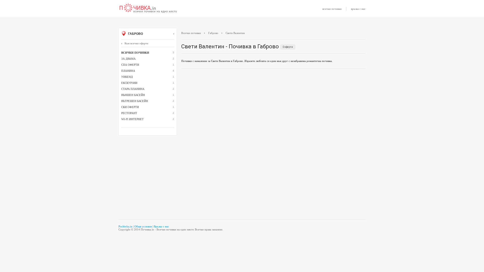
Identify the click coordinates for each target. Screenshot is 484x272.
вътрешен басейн (134, 101)
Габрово (135, 34)
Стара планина (132, 88)
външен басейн (133, 94)
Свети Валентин (235, 33)
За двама (128, 58)
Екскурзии (129, 82)
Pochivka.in (125, 226)
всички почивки (332, 8)
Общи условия (143, 226)
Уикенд (127, 76)
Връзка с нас (161, 226)
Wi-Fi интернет (132, 119)
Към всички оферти (136, 43)
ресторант (129, 113)
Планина (128, 70)
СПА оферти (130, 64)
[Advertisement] (273, 109)
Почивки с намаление (148, 8)
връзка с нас (358, 8)
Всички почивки (191, 33)
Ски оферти (130, 107)
